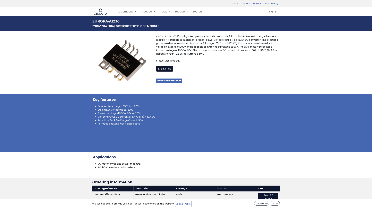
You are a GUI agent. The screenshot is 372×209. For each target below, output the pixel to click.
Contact (255, 3)
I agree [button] (275, 203)
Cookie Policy (183, 203)
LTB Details (164, 68)
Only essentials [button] (261, 203)
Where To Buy (270, 3)
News (236, 3)
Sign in (273, 11)
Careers (245, 3)
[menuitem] (197, 11)
